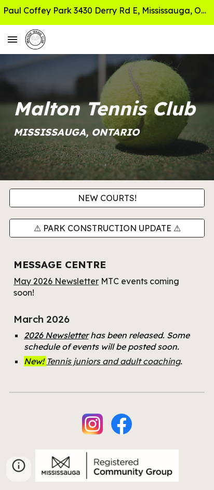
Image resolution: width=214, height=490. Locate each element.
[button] (12, 39)
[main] (107, 117)
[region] (107, 12)
